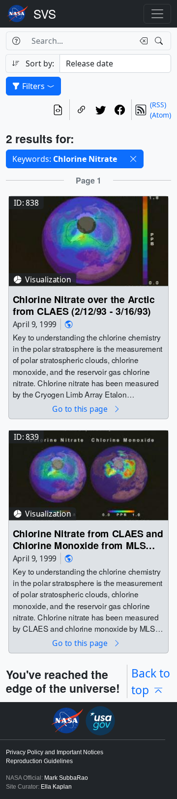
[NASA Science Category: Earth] (69, 324)
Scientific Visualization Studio (45, 14)
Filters (33, 86)
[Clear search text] (141, 40)
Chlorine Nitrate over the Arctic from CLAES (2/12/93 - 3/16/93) (84, 304)
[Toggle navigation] (157, 14)
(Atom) (160, 115)
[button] (133, 159)
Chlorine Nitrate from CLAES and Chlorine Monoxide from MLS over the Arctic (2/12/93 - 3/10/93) (88, 539)
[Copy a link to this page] (81, 109)
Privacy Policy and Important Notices (54, 752)
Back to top (150, 681)
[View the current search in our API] (57, 109)
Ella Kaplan (56, 786)
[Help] (16, 40)
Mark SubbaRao (66, 777)
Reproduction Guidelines (39, 761)
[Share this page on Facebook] (119, 109)
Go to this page (80, 409)
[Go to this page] (88, 240)
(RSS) (158, 104)
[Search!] (160, 40)
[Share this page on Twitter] (100, 109)
